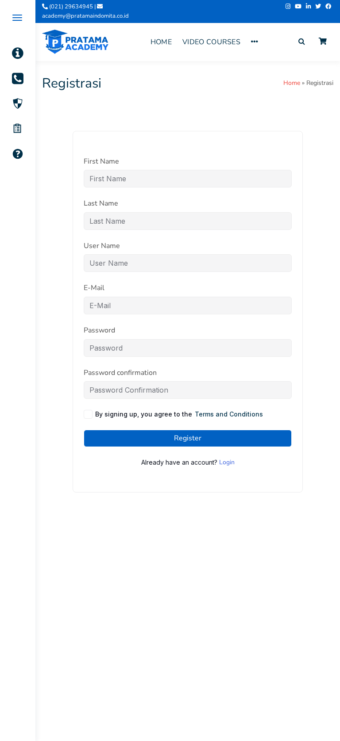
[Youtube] (298, 7)
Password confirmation (120, 373)
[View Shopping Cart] (323, 42)
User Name (102, 246)
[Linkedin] (308, 7)
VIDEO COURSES (211, 42)
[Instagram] (288, 7)
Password (99, 330)
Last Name (101, 203)
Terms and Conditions (229, 414)
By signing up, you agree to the (179, 414)
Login (227, 462)
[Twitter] (318, 7)
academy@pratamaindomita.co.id (85, 16)
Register (187, 438)
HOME (161, 42)
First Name (101, 161)
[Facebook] (328, 7)
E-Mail (94, 288)
